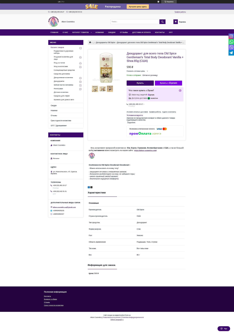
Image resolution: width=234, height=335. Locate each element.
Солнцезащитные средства (64, 70)
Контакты (160, 32)
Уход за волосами (61, 66)
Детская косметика (61, 92)
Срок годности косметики (61, 121)
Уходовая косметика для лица (63, 58)
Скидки (54, 106)
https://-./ (145, 150)
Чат (225, 329)
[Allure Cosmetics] (53, 26)
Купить (140, 83)
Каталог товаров (80, 32)
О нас (65, 32)
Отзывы (124, 32)
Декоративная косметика (63, 77)
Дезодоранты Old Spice (105, 42)
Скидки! (112, 32)
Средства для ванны (62, 74)
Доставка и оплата (141, 32)
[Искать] (162, 21)
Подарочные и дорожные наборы (63, 52)
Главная (54, 32)
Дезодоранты (59, 81)
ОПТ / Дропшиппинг (59, 126)
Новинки (99, 32)
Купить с (164, 83)
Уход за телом (59, 63)
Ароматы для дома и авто (64, 100)
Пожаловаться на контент (112, 317)
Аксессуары (58, 88)
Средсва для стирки (61, 96)
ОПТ (171, 32)
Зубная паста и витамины (63, 85)
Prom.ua (128, 315)
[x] (91, 188)
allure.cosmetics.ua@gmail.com (64, 207)
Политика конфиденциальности (133, 317)
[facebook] (89, 188)
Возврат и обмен (50, 299)
